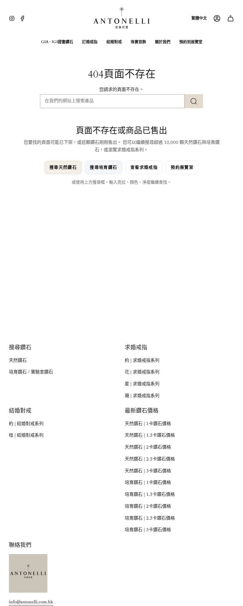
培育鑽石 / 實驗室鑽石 (31, 372)
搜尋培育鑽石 (103, 167)
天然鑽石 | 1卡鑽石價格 (148, 424)
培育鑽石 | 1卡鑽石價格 (148, 483)
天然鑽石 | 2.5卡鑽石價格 (150, 459)
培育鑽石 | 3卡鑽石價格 (148, 530)
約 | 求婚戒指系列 (142, 361)
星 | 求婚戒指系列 (142, 384)
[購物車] (230, 18)
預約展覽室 (182, 167)
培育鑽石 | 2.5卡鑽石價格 (150, 518)
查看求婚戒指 (144, 167)
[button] (57, 42)
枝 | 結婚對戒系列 (26, 435)
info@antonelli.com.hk (31, 602)
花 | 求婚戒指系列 (142, 372)
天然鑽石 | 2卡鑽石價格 (148, 447)
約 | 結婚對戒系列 (26, 424)
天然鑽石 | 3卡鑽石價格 (148, 471)
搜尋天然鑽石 (63, 167)
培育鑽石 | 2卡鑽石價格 (148, 506)
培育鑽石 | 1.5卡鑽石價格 (150, 495)
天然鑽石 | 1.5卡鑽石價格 (150, 435)
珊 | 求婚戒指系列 (142, 396)
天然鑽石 (18, 361)
